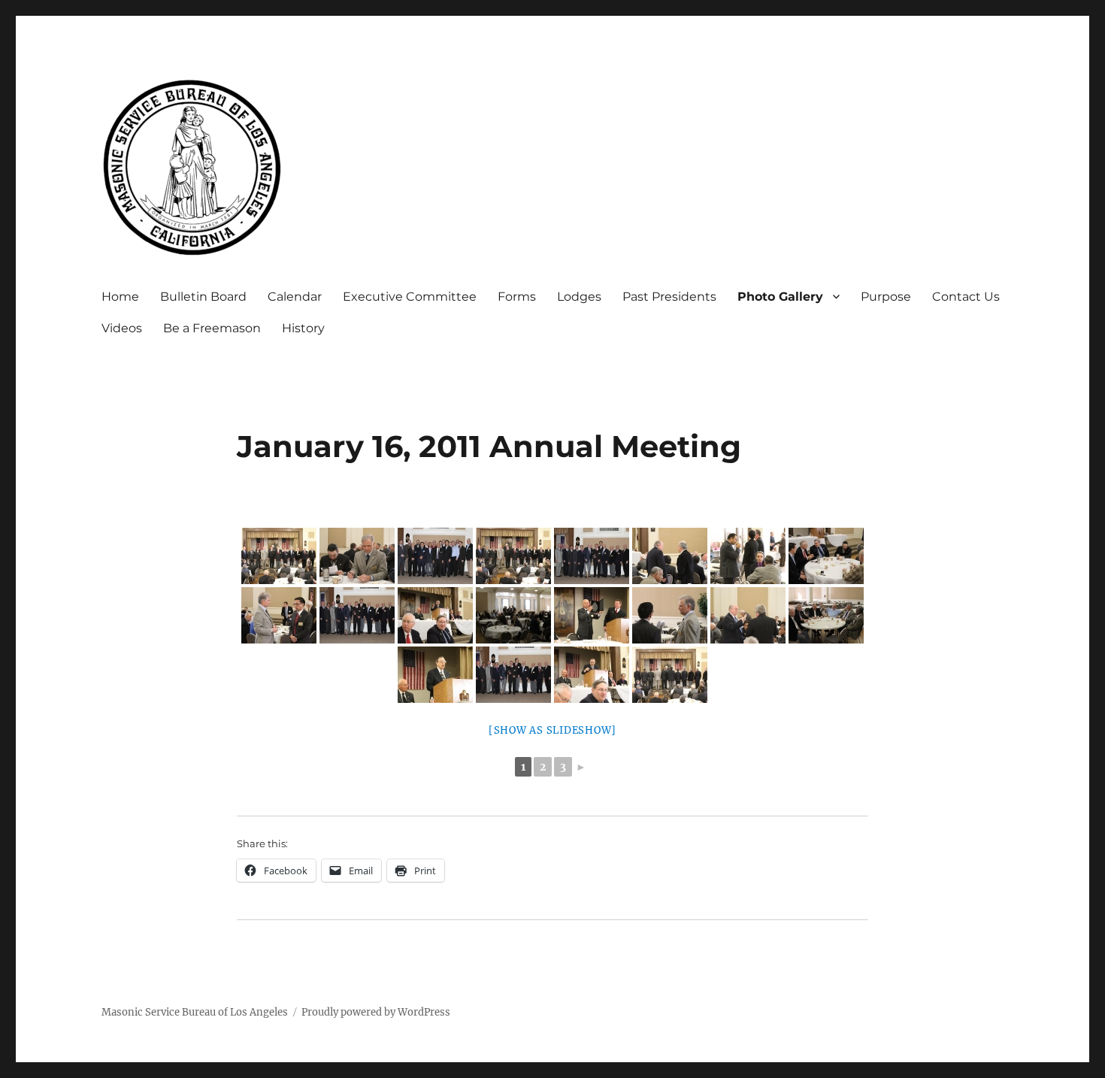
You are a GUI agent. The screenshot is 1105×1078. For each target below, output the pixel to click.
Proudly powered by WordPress (375, 1012)
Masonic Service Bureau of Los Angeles (194, 1012)
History (303, 328)
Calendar (295, 296)
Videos (121, 328)
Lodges (579, 296)
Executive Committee (410, 296)
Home (120, 296)
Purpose (886, 296)
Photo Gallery (780, 296)
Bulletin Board (203, 296)
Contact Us (966, 296)
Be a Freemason (212, 328)
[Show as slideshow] (552, 730)
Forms (517, 296)
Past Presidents (669, 296)
